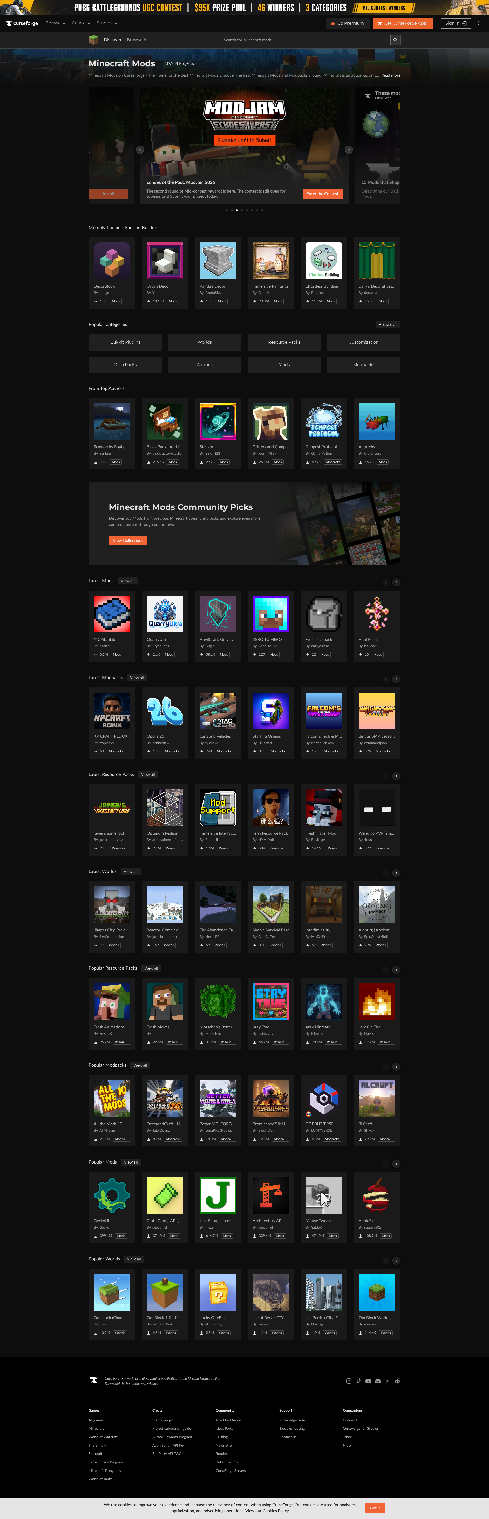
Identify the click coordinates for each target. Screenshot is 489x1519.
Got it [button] (375, 1508)
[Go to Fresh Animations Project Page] (112, 1014)
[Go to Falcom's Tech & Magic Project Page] (324, 723)
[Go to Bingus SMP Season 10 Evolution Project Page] (377, 723)
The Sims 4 (97, 1445)
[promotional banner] (244, 7)
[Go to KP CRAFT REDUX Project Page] (112, 723)
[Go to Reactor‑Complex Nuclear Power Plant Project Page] (165, 917)
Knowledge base (292, 1420)
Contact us (287, 1437)
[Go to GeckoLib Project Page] (112, 1207)
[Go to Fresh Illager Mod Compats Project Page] (324, 820)
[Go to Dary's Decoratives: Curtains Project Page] (377, 273)
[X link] (388, 1381)
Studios (104, 23)
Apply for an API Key (168, 1445)
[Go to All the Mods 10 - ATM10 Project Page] (112, 1110)
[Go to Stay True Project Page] (271, 1014)
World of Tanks (100, 1479)
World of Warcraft (103, 1437)
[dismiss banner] (481, 8)
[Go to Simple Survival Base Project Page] (271, 917)
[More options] (479, 23)
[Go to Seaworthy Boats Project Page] (112, 433)
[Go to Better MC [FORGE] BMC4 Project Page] (218, 1110)
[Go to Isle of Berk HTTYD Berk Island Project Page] (271, 1304)
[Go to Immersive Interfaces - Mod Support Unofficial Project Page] (218, 820)
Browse (53, 23)
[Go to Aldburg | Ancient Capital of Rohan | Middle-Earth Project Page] (377, 917)
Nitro (347, 1445)
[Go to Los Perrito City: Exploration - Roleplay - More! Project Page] (324, 1304)
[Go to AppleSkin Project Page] (377, 1207)
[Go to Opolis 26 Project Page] (165, 723)
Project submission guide (171, 1429)
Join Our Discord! (229, 1420)
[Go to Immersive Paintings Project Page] (271, 273)
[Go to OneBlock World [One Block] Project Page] (377, 1304)
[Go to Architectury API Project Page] (271, 1207)
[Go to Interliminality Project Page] (324, 917)
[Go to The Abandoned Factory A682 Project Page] (218, 917)
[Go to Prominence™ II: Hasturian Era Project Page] (271, 1110)
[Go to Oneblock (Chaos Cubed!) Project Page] (112, 1304)
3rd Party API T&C (166, 1454)
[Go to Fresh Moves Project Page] (165, 1014)
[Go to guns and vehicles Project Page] (218, 723)
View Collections (128, 541)
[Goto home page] (22, 23)
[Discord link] (378, 1381)
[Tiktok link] (359, 1381)
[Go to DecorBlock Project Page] (112, 273)
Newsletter (224, 1445)
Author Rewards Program (172, 1437)
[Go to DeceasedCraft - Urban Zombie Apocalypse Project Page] (165, 1110)
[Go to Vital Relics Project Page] (377, 626)
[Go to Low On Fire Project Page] (377, 1014)
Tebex (347, 1437)
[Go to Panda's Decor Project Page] (218, 273)
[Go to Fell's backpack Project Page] (324, 626)
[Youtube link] (368, 1381)
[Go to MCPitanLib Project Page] (112, 626)
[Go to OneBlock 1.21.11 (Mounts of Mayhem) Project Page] (165, 1304)
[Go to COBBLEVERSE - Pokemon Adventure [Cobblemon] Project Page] (324, 1110)
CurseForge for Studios (361, 1429)
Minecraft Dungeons (105, 1471)
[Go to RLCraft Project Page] (377, 1110)
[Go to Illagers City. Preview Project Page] (112, 917)
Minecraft (96, 1429)
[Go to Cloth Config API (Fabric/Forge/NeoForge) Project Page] (165, 1207)
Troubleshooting (292, 1429)
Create (79, 23)
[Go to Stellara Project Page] (218, 433)
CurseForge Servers (231, 1471)
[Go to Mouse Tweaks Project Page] (324, 1207)
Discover (113, 39)
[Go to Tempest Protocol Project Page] (324, 433)
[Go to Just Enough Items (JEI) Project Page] (218, 1207)
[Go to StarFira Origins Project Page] (271, 723)
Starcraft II (97, 1454)
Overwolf (350, 1420)
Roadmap (223, 1454)
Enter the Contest (322, 194)
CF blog (222, 1437)
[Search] (395, 40)
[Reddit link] (397, 1381)
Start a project (163, 1420)
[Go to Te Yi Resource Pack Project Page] (271, 820)
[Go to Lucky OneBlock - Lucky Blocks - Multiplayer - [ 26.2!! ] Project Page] (218, 1304)
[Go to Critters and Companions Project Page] (271, 433)
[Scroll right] (396, 582)
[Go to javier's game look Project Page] (112, 820)
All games (96, 1420)
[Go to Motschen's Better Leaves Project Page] (218, 1014)
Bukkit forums (227, 1462)
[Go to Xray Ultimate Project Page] (324, 1014)
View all (127, 581)
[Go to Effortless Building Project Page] (324, 273)
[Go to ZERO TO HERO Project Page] (271, 626)
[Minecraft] (94, 40)
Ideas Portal (225, 1429)
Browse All (137, 39)
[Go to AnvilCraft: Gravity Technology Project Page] (218, 626)
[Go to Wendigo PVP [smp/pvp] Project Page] (377, 820)
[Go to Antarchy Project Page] (377, 433)
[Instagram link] (349, 1381)
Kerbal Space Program (106, 1462)
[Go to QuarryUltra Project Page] (165, 626)
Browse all (388, 324)
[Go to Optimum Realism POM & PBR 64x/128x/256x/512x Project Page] (165, 820)
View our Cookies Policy (267, 1511)
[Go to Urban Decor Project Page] (165, 273)
